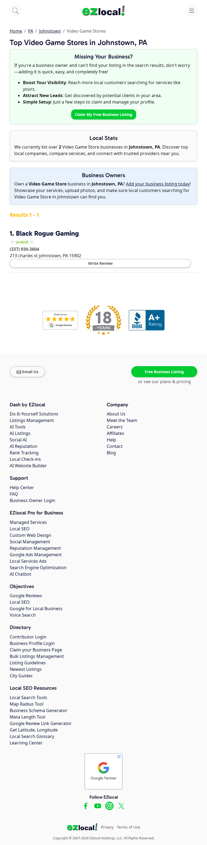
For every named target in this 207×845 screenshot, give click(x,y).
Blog (111, 453)
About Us (116, 414)
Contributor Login (28, 637)
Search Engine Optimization (38, 568)
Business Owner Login (32, 500)
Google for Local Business (36, 609)
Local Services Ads (28, 561)
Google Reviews (26, 596)
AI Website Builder (28, 466)
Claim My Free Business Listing (103, 114)
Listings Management (32, 420)
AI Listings (20, 433)
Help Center (22, 487)
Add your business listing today (158, 184)
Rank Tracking (24, 453)
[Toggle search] (15, 10)
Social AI (18, 440)
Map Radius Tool (26, 704)
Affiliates (115, 433)
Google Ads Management (36, 555)
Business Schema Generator (38, 710)
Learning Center (26, 743)
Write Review (100, 263)
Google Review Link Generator (41, 723)
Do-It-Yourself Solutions (34, 414)
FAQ (14, 494)
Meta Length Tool (27, 717)
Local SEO (20, 529)
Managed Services (28, 522)
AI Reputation (23, 446)
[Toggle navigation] (191, 10)
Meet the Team (122, 420)
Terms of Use (128, 827)
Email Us (30, 371)
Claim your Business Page (36, 650)
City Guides (21, 676)
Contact (115, 446)
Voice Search (23, 615)
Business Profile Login (32, 643)
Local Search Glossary (32, 736)
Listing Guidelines (28, 663)
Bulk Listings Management (37, 656)
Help (111, 440)
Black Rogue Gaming (47, 233)
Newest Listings (26, 669)
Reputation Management (35, 548)
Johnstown (50, 31)
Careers (115, 427)
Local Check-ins (25, 459)
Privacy (107, 827)
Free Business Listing (164, 371)
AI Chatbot (20, 574)
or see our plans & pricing (164, 381)
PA (30, 31)
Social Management (30, 542)
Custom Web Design (30, 535)
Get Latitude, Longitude (34, 730)
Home (16, 31)
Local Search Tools (28, 697)
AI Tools (18, 427)
